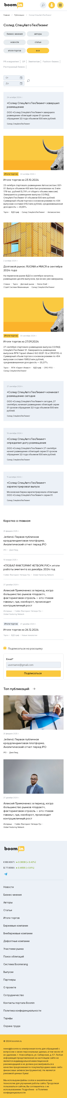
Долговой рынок (27, 284)
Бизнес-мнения (15, 34)
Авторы (38, 34)
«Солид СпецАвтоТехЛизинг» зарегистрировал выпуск (26, 484)
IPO (5, 550)
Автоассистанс (54, 212)
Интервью (7, 611)
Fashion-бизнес (51, 61)
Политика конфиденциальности (22, 1010)
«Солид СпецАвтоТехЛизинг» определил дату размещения (26, 440)
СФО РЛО (48, 368)
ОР (23, 61)
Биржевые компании (15, 925)
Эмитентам (34, 61)
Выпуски (8, 971)
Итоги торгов (14, 50)
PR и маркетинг (11, 61)
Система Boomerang (15, 964)
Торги (5, 212)
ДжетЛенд (13, 550)
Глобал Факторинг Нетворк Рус (16, 575)
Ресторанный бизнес (14, 67)
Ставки (6, 284)
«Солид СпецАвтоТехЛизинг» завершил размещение (33, 104)
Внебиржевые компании (17, 933)
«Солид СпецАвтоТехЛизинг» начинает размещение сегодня (33, 394)
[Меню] (60, 5)
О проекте (9, 987)
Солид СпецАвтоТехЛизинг (18, 124)
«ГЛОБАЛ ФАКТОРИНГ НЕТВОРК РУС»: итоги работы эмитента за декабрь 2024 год (31, 567)
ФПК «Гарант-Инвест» (21, 368)
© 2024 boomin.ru (12, 1041)
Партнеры (9, 979)
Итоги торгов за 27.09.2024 (21, 341)
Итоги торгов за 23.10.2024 (21, 179)
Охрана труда (11, 1026)
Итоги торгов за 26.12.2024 (21, 629)
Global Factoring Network (43, 575)
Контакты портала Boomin (19, 1002)
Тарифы (8, 1018)
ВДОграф (15, 212)
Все (38, 50)
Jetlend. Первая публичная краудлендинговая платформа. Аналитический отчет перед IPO (24, 540)
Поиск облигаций (13, 956)
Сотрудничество (13, 995)
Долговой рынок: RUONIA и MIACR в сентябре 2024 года (33, 268)
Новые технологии (29, 635)
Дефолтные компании (16, 941)
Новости (14, 42)
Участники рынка (13, 948)
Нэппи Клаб (42, 284)
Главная (6, 15)
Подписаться (33, 673)
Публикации (19, 15)
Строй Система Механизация (16, 287)
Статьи (38, 42)
